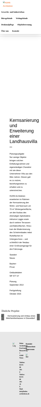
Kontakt (29, 344)
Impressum (30, 349)
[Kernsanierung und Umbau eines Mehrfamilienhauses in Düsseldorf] (20, 317)
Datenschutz (30, 347)
